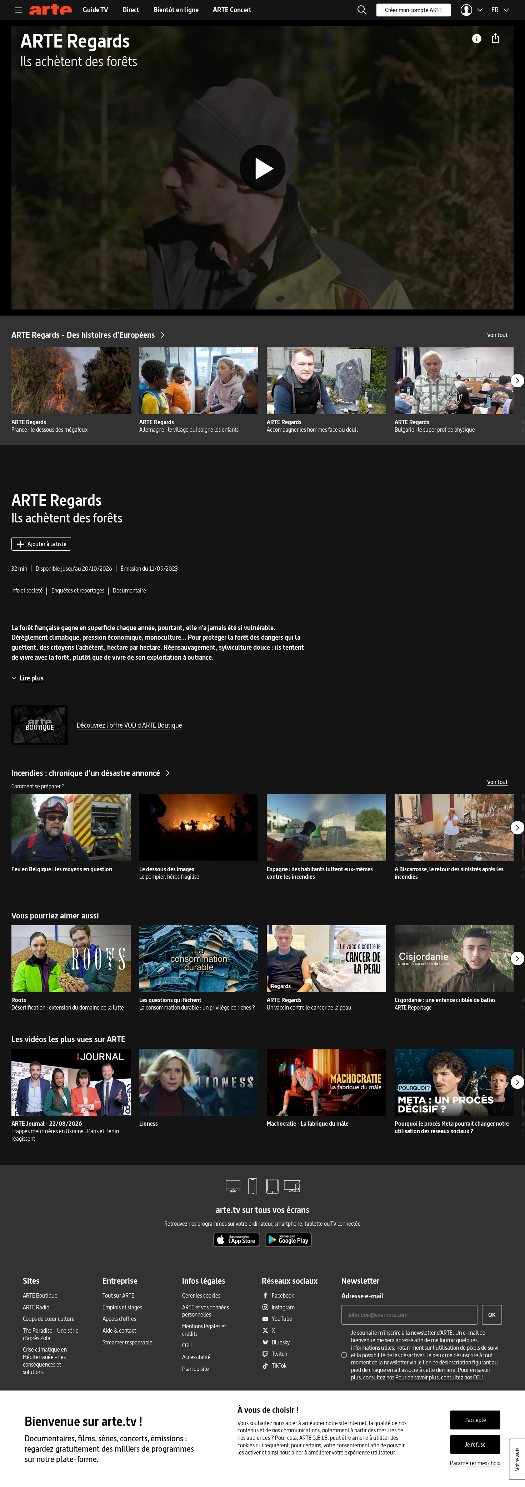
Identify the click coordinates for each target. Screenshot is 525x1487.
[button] (362, 10)
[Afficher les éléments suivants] (517, 380)
